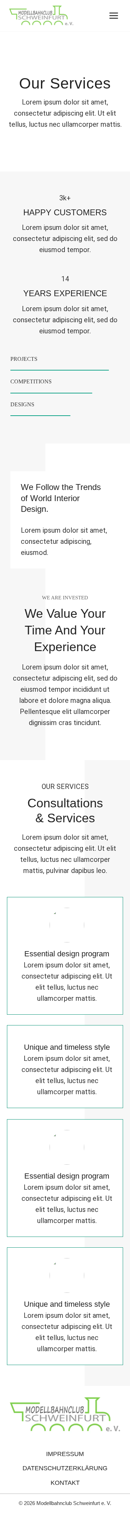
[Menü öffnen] (113, 15)
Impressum (65, 1453)
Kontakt (65, 1482)
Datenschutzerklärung (65, 1468)
